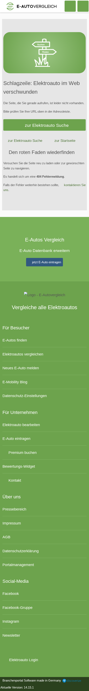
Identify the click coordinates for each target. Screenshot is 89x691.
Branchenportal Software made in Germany (31, 680)
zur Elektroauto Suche (47, 125)
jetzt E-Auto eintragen (46, 262)
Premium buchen (22, 452)
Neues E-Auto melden (20, 368)
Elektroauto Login (23, 660)
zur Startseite (64, 141)
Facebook (10, 593)
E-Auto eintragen (16, 438)
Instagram (10, 621)
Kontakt (14, 480)
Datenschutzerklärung (20, 551)
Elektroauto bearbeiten (21, 425)
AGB (6, 537)
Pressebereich (14, 509)
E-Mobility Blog (14, 382)
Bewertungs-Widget (18, 466)
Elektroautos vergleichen (22, 354)
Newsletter (11, 635)
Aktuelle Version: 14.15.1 (17, 687)
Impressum (11, 523)
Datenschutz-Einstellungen (24, 396)
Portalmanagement (18, 565)
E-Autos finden (14, 340)
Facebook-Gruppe (17, 607)
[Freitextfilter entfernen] (70, 6)
